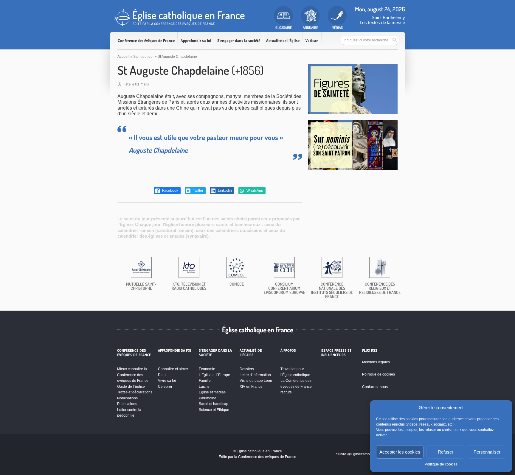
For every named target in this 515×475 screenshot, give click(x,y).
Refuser (445, 451)
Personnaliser (487, 451)
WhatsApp (254, 191)
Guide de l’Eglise (131, 386)
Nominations (127, 398)
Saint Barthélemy (388, 17)
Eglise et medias (212, 392)
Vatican (312, 40)
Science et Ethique (214, 410)
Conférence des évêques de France (146, 40)
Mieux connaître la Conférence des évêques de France (132, 375)
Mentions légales (376, 362)
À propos (288, 350)
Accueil (123, 56)
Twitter (197, 191)
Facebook (169, 191)
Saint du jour (143, 56)
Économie (207, 369)
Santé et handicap (213, 404)
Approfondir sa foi (196, 40)
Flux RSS (369, 350)
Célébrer (165, 386)
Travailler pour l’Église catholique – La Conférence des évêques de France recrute (296, 380)
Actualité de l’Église (283, 40)
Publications (127, 404)
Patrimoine (207, 398)
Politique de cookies (441, 464)
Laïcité (204, 386)
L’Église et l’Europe (214, 375)
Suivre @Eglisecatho (353, 454)
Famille (205, 381)
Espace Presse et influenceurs (336, 352)
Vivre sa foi (167, 381)
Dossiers (247, 369)
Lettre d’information (255, 375)
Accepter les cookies (399, 451)
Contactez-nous (375, 387)
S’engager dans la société (238, 40)
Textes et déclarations (134, 392)
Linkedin (224, 191)
